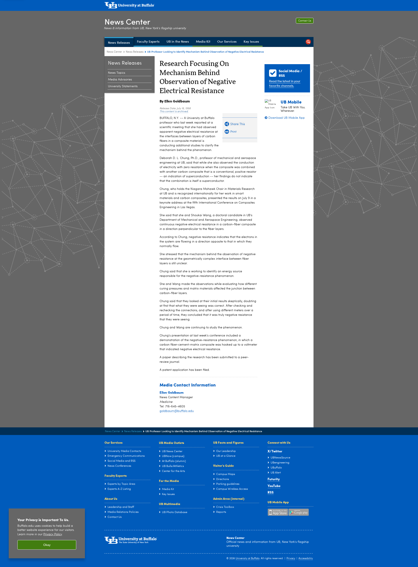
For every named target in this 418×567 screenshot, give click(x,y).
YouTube (274, 485)
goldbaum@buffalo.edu (177, 411)
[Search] (308, 42)
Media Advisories (120, 79)
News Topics (116, 72)
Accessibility (305, 558)
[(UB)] (209, 6)
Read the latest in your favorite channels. (284, 83)
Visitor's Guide (223, 465)
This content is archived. (174, 111)
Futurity (274, 479)
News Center (127, 21)
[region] (47, 533)
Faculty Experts (115, 475)
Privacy (291, 558)
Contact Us (304, 21)
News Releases (134, 52)
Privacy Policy (52, 534)
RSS (271, 492)
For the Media (169, 480)
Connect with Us (279, 442)
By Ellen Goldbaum (175, 101)
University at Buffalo (248, 558)
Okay (47, 545)
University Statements (123, 86)
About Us (110, 498)
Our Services (113, 442)
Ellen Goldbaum (172, 392)
